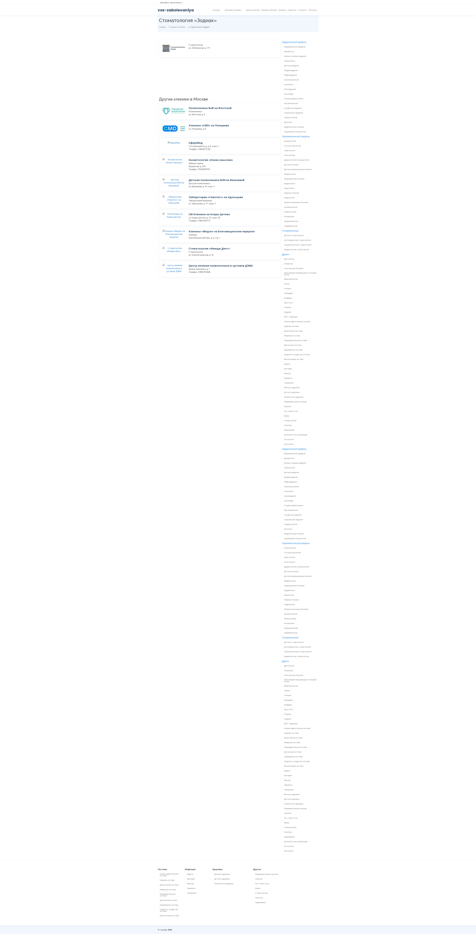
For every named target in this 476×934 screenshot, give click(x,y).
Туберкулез (289, 383)
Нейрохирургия (290, 75)
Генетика (288, 425)
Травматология (290, 117)
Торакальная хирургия (293, 113)
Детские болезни (291, 165)
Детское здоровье (292, 392)
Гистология (289, 439)
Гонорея (287, 288)
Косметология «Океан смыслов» (211, 160)
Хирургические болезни (294, 127)
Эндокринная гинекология (295, 132)
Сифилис (287, 312)
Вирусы (287, 364)
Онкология (288, 84)
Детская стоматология (294, 235)
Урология (288, 122)
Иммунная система (292, 336)
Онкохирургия (290, 89)
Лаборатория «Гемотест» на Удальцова (216, 197)
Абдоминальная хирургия (294, 47)
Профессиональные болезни (296, 202)
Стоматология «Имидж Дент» (209, 248)
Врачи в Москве (253, 10)
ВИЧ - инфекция (291, 317)
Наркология (289, 188)
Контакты (313, 10)
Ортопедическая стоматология (297, 240)
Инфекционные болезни (294, 179)
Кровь (286, 416)
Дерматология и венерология (296, 160)
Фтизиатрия (289, 216)
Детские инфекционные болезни (298, 169)
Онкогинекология (291, 80)
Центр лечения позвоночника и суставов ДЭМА (221, 265)
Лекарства (291, 10)
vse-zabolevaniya (176, 10)
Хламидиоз (288, 293)
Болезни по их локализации (295, 435)
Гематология (289, 150)
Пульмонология (290, 207)
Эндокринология (291, 221)
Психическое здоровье (293, 397)
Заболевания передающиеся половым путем (300, 274)
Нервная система (291, 326)
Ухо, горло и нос (291, 411)
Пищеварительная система (295, 340)
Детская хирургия (291, 66)
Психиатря (288, 264)
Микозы (287, 373)
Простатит (288, 303)
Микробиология (291, 279)
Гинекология (289, 61)
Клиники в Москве (269, 10)
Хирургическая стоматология (296, 249)
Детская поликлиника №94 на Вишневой (216, 180)
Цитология (288, 444)
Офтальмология (291, 103)
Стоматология (290, 420)
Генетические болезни (293, 268)
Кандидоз (288, 298)
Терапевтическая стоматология (297, 245)
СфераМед (196, 142)
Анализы (282, 10)
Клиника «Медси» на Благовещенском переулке (222, 231)
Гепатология (289, 155)
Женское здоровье (292, 387)
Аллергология (290, 141)
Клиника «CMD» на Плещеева (209, 125)
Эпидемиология (290, 226)
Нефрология (289, 198)
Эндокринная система (293, 350)
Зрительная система (292, 345)
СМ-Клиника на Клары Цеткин (209, 214)
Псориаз (287, 307)
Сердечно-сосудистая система (297, 354)
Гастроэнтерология (292, 146)
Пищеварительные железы (295, 402)
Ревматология (290, 212)
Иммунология (290, 174)
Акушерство (289, 51)
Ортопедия (288, 94)
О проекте (302, 10)
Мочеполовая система (293, 359)
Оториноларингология (293, 99)
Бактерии (288, 369)
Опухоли (287, 406)
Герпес (287, 284)
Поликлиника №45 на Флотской (210, 108)
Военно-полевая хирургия (295, 56)
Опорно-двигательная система (297, 321)
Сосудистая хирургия (293, 108)
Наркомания (289, 430)
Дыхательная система (293, 331)
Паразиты (288, 378)
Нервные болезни (291, 193)
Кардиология (289, 183)
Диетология (289, 259)
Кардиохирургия (291, 70)
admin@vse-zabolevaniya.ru (171, 2)
